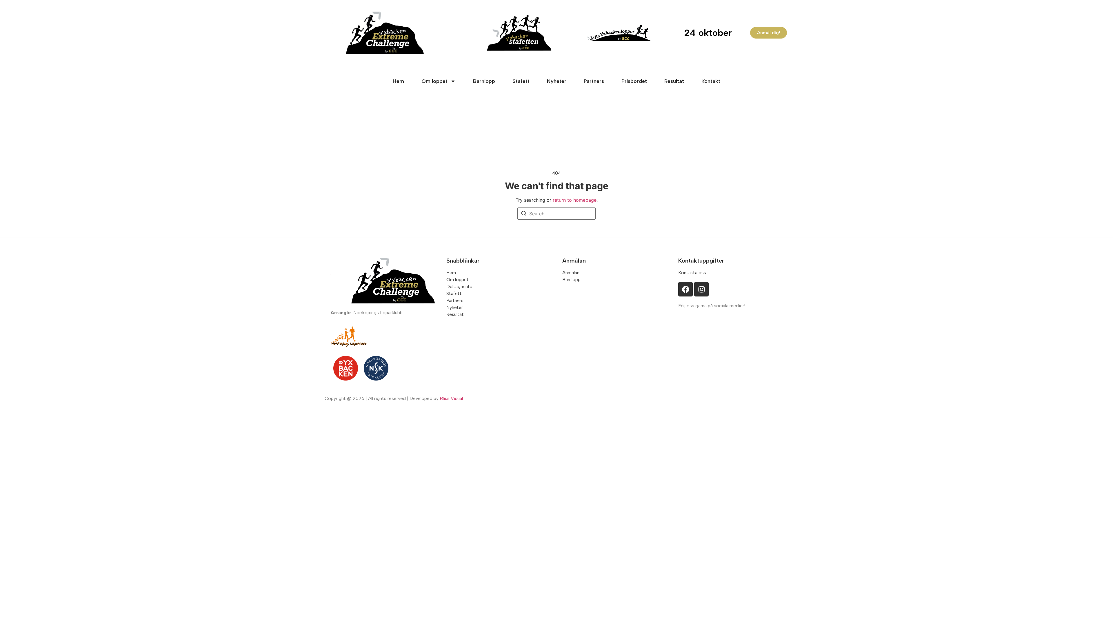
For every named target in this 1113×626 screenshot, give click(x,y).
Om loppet (434, 81)
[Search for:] (556, 214)
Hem (398, 81)
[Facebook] (685, 289)
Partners (594, 81)
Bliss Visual (451, 398)
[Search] (523, 214)
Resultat (674, 81)
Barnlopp (484, 81)
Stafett (521, 81)
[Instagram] (701, 289)
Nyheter (556, 81)
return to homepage (574, 200)
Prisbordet (634, 81)
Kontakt (710, 81)
